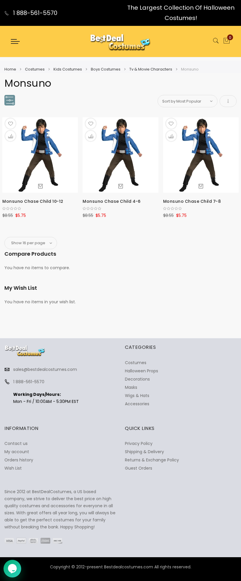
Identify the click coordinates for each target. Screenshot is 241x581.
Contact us (16, 443)
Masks (131, 387)
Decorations (137, 379)
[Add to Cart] (40, 185)
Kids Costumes (68, 69)
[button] (10, 123)
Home (10, 69)
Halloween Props (141, 371)
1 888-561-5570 (34, 13)
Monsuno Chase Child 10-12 (32, 201)
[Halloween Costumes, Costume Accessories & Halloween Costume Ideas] (120, 41)
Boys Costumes (106, 69)
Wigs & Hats (137, 396)
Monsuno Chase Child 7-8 (192, 201)
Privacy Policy (139, 443)
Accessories (137, 404)
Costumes (35, 69)
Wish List (13, 468)
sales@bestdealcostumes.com (45, 369)
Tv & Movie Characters (151, 69)
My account (16, 452)
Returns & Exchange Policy (152, 460)
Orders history (18, 460)
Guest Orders (138, 468)
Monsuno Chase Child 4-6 (112, 201)
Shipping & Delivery (144, 452)
